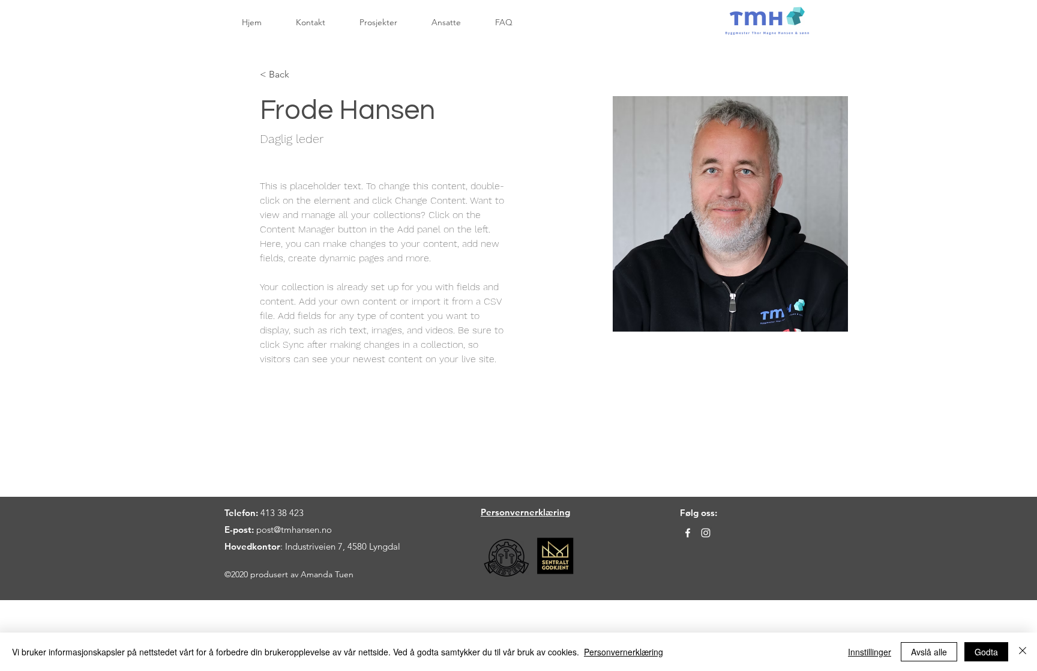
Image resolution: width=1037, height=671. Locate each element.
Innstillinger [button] (869, 652)
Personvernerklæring (623, 652)
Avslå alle (929, 652)
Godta (986, 652)
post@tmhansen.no (294, 529)
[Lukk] (1022, 651)
